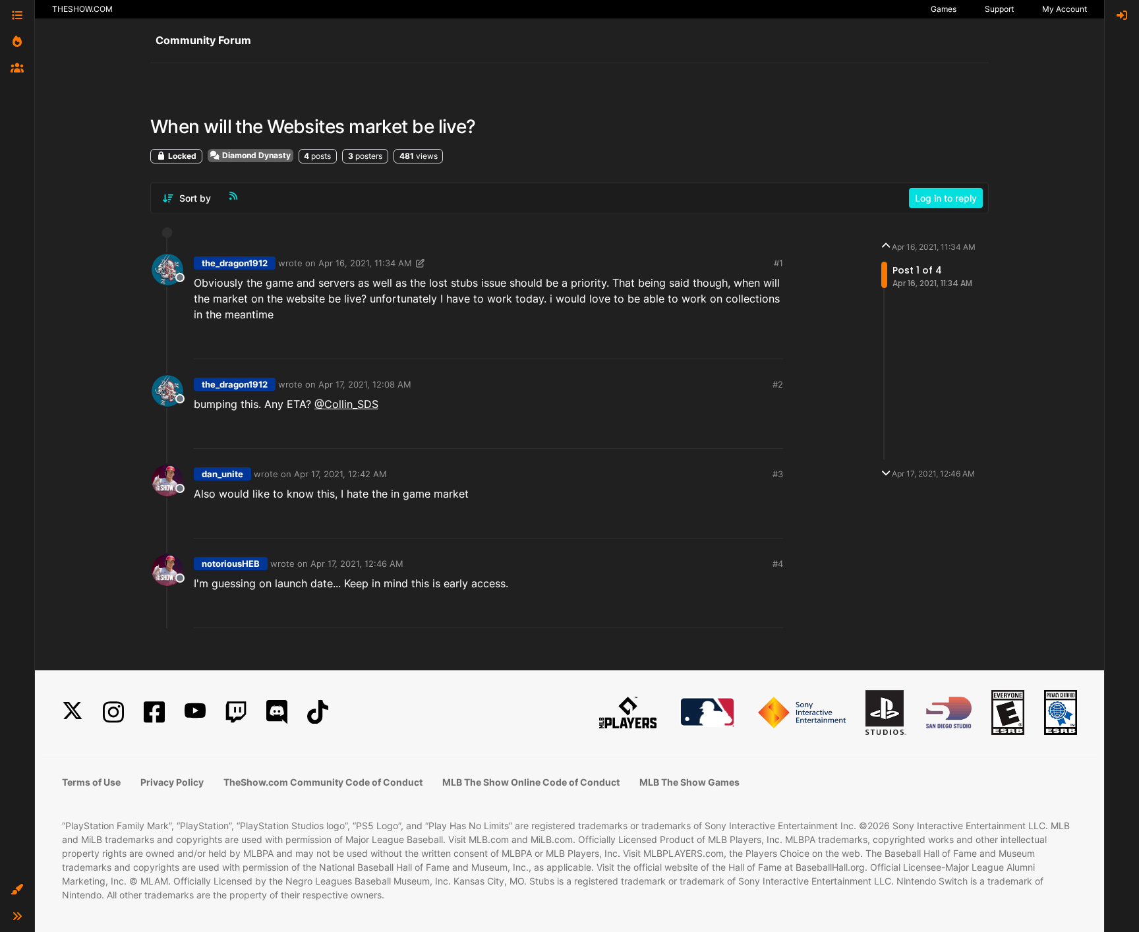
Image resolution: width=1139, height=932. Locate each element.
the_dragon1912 (235, 263)
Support (999, 9)
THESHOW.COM (82, 9)
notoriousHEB (231, 563)
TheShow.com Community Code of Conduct (323, 782)
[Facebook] (154, 712)
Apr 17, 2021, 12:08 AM (364, 384)
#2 (778, 384)
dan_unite (222, 474)
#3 (778, 474)
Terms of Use (91, 782)
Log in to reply (946, 198)
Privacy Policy (172, 782)
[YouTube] (195, 712)
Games (943, 9)
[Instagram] (113, 712)
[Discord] (276, 712)
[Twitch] (236, 712)
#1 (778, 263)
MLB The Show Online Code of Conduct (531, 782)
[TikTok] (317, 712)
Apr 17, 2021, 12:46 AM (356, 563)
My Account (1064, 9)
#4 (778, 563)
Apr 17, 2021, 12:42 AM (340, 474)
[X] (72, 712)
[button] (17, 889)
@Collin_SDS (346, 404)
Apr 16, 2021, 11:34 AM (365, 263)
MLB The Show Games (689, 782)
